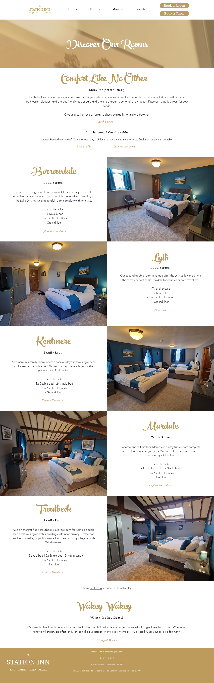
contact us (96, 588)
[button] (53, 231)
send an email (93, 114)
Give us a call (72, 114)
